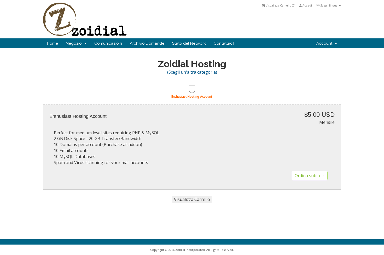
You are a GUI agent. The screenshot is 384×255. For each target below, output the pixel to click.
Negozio (75, 43)
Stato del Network (189, 43)
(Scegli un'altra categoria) (192, 72)
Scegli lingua (328, 5)
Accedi (307, 5)
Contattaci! (224, 43)
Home (52, 43)
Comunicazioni (108, 43)
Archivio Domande (147, 43)
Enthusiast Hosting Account (191, 96)
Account (325, 43)
